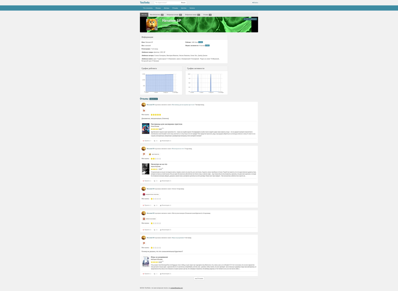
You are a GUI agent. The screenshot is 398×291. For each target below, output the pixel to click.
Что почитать (147, 8)
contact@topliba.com (176, 288)
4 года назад (180, 189)
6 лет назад (188, 237)
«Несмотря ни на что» (178, 148)
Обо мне (144, 14)
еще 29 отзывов (199, 278)
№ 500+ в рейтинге (250, 19)
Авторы (166, 8)
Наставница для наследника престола (166, 124)
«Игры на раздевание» (178, 237)
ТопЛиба (144, 2)
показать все (153, 99)
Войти (256, 2)
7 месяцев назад (199, 104)
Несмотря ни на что (159, 164)
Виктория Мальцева (156, 259)
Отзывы (175, 8)
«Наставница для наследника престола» (183, 104)
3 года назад (188, 148)
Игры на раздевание (159, 257)
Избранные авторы (174, 15)
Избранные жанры (192, 15)
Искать (183, 2)
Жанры (158, 8)
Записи (192, 8)
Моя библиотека (156, 15)
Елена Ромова (155, 126)
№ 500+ (200, 42)
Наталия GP (171, 20)
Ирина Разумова (155, 166)
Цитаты (183, 8)
